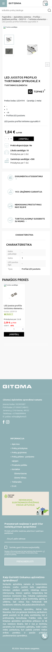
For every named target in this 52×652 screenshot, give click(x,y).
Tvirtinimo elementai (15, 85)
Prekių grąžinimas (19, 452)
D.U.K (14, 486)
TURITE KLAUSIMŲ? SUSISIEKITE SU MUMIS (30, 220)
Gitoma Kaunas (20, 473)
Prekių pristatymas (20, 448)
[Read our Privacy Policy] (43, 551)
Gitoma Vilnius (20, 478)
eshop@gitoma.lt (19, 416)
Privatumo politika (19, 465)
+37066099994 (19, 413)
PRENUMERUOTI (25, 561)
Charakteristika (24, 235)
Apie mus (16, 444)
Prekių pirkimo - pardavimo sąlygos (23, 459)
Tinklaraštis (17, 482)
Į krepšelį (23, 139)
